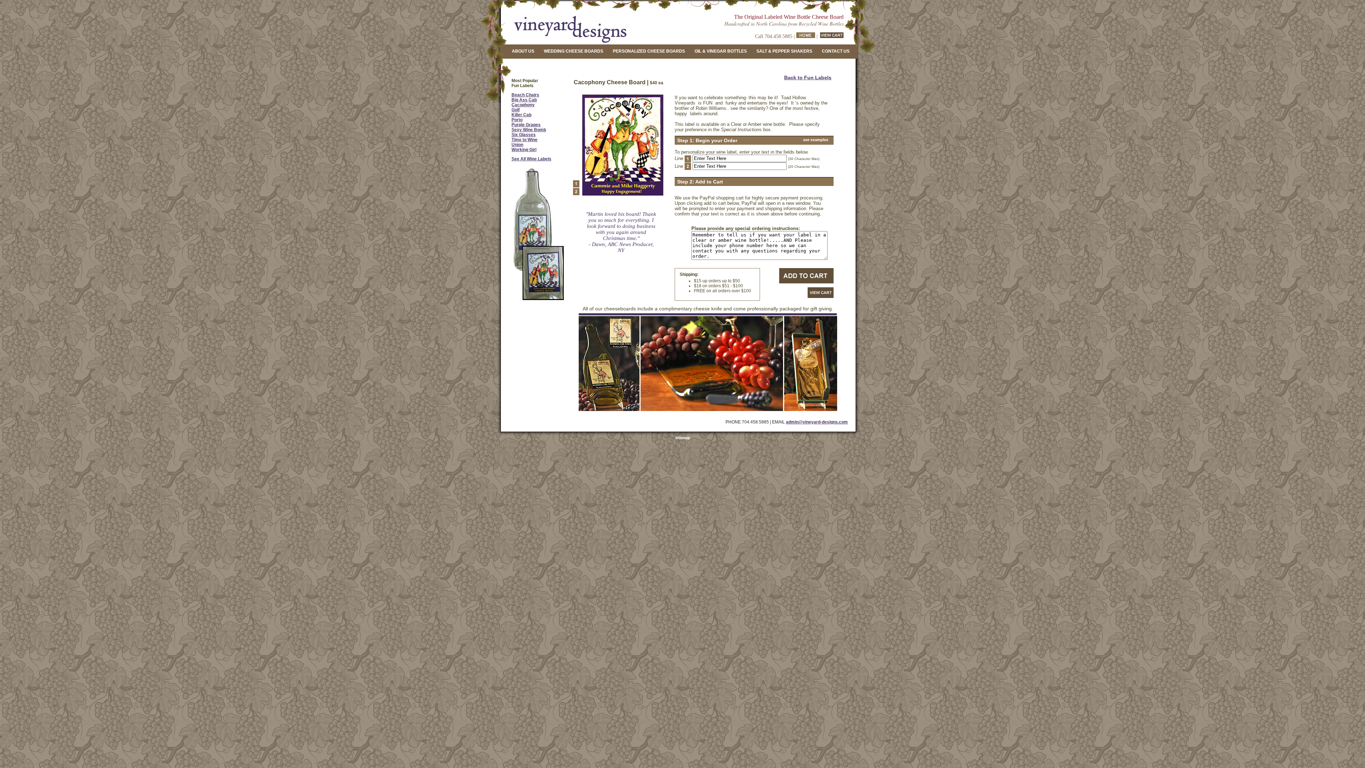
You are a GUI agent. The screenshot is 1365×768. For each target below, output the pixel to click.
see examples (815, 140)
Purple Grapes (526, 124)
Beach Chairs (525, 94)
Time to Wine (524, 139)
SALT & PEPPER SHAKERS (784, 51)
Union (517, 144)
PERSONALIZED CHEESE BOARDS (649, 51)
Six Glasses (524, 134)
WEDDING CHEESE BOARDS (573, 51)
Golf (516, 109)
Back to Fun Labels (807, 77)
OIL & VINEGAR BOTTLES (721, 51)
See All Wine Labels (531, 158)
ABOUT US (523, 51)
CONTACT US (836, 51)
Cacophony (523, 104)
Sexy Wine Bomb (529, 129)
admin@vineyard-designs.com (817, 422)
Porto (517, 119)
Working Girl (524, 149)
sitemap (682, 438)
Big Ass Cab (524, 99)
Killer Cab (521, 114)
